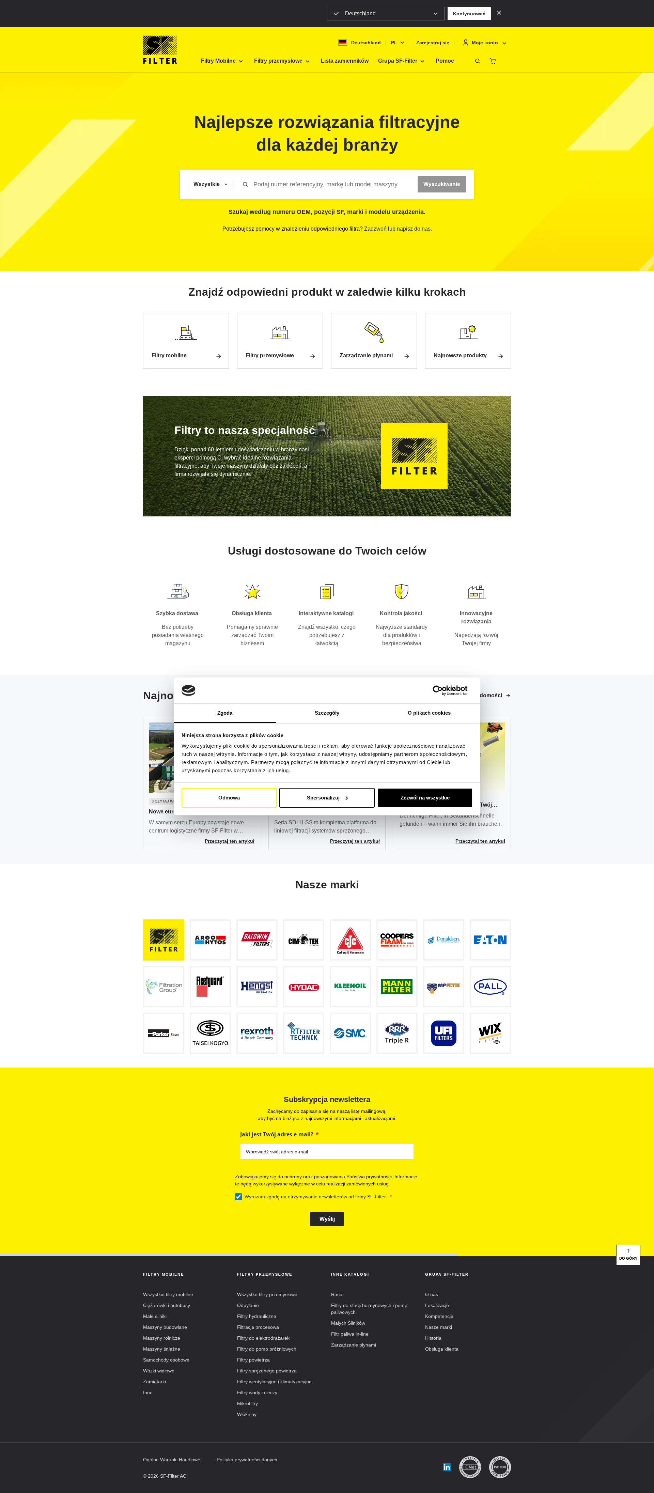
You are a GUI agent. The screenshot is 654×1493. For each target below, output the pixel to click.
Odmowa (229, 797)
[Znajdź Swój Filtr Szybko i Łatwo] (477, 61)
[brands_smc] (350, 1033)
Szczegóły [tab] (327, 713)
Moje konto (485, 42)
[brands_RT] (303, 1033)
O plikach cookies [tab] (429, 713)
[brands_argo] (210, 940)
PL (394, 42)
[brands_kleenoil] (350, 986)
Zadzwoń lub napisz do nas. (398, 229)
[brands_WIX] (490, 1033)
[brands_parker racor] (163, 1033)
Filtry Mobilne (218, 61)
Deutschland (360, 13)
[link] (186, 341)
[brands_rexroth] (257, 1033)
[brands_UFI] (443, 1033)
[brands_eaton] (490, 940)
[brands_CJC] (350, 940)
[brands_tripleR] (397, 1033)
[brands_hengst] (257, 986)
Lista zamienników (345, 61)
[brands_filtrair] (163, 986)
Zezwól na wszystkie (425, 797)
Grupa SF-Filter (397, 61)
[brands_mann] (397, 986)
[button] (469, 13)
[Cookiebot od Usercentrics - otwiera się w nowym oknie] (443, 690)
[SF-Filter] (160, 49)
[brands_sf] (163, 940)
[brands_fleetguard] (210, 986)
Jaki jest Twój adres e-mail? (276, 1134)
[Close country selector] (499, 12)
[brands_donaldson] (443, 940)
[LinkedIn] (447, 1467)
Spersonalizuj (323, 797)
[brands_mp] (443, 986)
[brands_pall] (490, 986)
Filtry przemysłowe (278, 61)
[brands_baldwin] (257, 940)
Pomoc (445, 61)
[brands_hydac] (303, 986)
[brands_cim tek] (303, 940)
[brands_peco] (210, 1033)
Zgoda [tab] (225, 713)
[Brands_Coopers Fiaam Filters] (397, 940)
